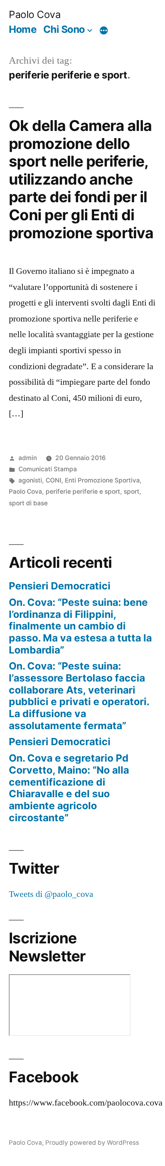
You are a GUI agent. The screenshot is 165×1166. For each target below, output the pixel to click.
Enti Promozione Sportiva (102, 480)
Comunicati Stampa (47, 469)
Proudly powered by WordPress (92, 1142)
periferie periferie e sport (83, 491)
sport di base (28, 503)
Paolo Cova (34, 14)
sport (131, 491)
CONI (53, 480)
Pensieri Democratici (60, 586)
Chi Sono (64, 29)
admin (27, 458)
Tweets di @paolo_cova (51, 894)
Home (22, 29)
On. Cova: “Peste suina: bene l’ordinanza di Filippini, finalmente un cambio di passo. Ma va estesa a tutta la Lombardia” (80, 626)
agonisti (30, 480)
